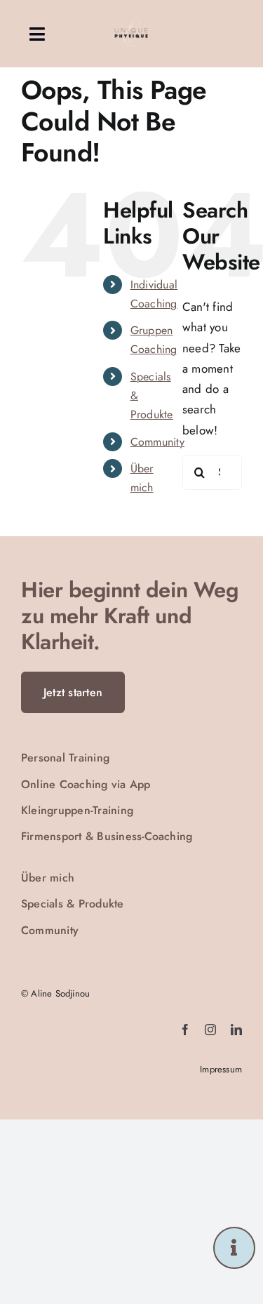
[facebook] (185, 1029)
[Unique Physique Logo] (131, 19)
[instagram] (210, 1029)
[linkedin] (236, 1029)
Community (157, 442)
